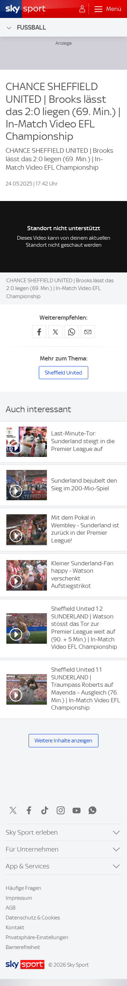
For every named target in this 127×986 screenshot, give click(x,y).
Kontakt (15, 927)
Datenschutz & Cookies (33, 918)
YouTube (76, 810)
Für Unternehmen (32, 849)
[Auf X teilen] (55, 331)
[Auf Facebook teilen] (39, 331)
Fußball (31, 27)
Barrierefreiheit (23, 947)
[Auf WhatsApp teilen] (72, 331)
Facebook (29, 810)
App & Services (27, 866)
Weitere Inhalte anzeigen (63, 740)
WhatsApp (92, 810)
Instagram (60, 810)
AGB (11, 908)
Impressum (19, 898)
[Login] (82, 9)
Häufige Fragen (23, 888)
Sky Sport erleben (32, 832)
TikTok (44, 810)
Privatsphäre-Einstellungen (37, 937)
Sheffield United (63, 373)
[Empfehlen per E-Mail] (88, 331)
